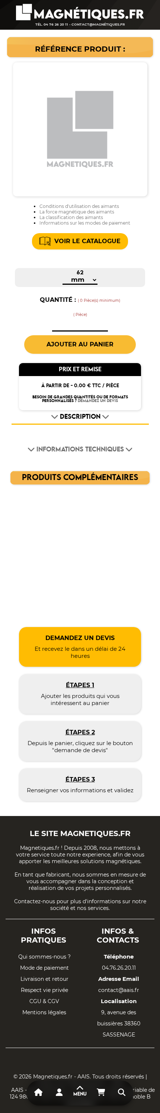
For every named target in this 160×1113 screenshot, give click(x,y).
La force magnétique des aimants (76, 212)
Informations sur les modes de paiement (84, 223)
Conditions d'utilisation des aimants (79, 206)
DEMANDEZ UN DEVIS (98, 401)
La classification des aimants (71, 217)
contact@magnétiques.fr (98, 24)
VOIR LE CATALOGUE (87, 241)
